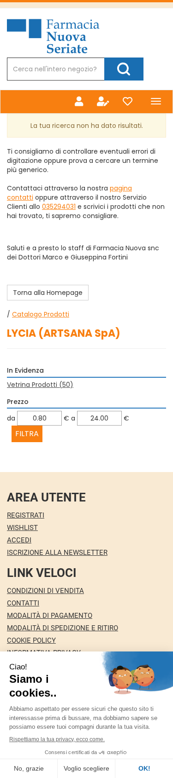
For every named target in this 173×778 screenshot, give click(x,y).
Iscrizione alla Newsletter (57, 552)
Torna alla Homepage (48, 292)
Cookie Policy (31, 640)
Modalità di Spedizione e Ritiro (62, 628)
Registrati (25, 515)
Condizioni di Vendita (45, 591)
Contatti (23, 603)
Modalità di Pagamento (49, 615)
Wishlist (22, 528)
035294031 (59, 206)
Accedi (19, 540)
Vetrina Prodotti (40, 384)
